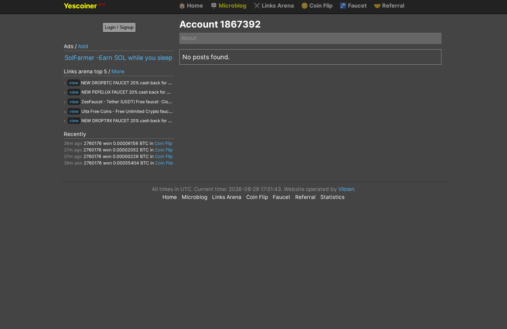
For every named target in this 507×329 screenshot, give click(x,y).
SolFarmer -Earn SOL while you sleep (118, 57)
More (118, 71)
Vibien (346, 189)
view (73, 82)
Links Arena (274, 5)
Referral (389, 5)
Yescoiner (84, 6)
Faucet (353, 5)
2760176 (93, 143)
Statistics (332, 197)
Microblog (228, 5)
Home (191, 5)
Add (83, 46)
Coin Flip (316, 5)
